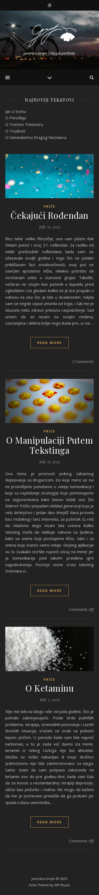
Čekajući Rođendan (49, 215)
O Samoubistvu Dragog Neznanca (35, 137)
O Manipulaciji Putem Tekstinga (49, 445)
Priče (49, 206)
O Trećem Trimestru (24, 124)
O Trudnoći (15, 131)
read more (49, 342)
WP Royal (61, 885)
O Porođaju (15, 117)
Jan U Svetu (15, 111)
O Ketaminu (49, 688)
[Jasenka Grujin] (49, 35)
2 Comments (83, 361)
